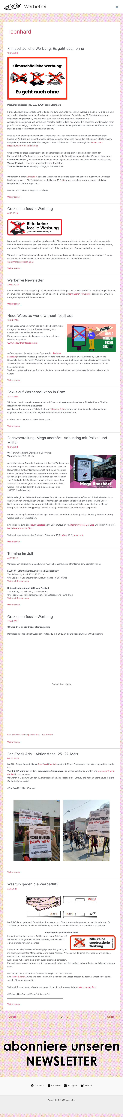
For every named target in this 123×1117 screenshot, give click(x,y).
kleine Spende (19, 976)
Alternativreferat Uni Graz (81, 525)
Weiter (112, 1016)
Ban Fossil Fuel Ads (47, 764)
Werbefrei (35, 6)
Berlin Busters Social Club (19, 528)
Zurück (11, 1016)
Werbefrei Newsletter (25, 280)
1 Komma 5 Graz (58, 409)
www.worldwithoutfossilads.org (22, 343)
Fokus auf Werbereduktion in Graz (36, 392)
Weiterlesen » (13, 197)
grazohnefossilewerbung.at (20, 262)
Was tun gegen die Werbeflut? (32, 884)
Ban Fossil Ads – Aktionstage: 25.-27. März (43, 754)
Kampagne (31, 176)
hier (64, 180)
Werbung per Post (87, 987)
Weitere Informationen (18, 581)
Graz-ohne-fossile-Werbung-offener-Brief (23, 735)
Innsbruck (78, 535)
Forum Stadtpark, (38, 525)
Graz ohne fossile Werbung (30, 208)
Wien (64, 535)
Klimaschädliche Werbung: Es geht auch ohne (45, 48)
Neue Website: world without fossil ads (40, 315)
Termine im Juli (20, 553)
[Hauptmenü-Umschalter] (117, 7)
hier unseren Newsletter (79, 294)
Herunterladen (47, 735)
